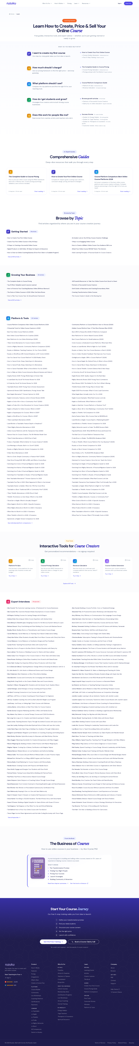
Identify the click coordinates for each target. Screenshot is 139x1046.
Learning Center (89, 970)
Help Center (114, 989)
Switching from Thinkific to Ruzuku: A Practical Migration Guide (91, 475)
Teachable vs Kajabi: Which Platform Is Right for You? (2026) (91, 486)
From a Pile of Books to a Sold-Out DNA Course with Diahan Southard (99, 656)
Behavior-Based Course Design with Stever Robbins (93, 798)
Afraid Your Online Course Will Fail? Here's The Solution (89, 249)
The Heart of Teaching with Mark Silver (87, 736)
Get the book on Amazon (78, 883)
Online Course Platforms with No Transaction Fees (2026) (25, 431)
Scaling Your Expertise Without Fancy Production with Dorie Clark (31, 663)
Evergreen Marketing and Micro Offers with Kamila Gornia (29, 710)
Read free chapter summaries (57, 883)
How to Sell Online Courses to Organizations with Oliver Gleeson (97, 765)
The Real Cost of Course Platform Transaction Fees (88, 434)
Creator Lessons (89, 976)
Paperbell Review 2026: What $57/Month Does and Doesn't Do (91, 431)
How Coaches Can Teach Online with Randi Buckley (92, 780)
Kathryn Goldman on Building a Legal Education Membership (96, 710)
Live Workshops (36, 995)
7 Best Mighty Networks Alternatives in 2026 (21, 427)
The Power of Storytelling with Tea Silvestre (90, 806)
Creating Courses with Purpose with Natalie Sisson (27, 765)
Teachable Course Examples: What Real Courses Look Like (90, 478)
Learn (76, 3)
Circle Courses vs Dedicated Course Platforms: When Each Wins (92, 343)
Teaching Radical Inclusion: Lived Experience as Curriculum (95, 791)
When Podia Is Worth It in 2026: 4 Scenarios (86, 508)
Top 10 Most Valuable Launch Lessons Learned (21, 285)
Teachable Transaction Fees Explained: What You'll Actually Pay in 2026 (94, 482)
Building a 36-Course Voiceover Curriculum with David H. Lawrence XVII (101, 652)
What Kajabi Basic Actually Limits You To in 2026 (87, 394)
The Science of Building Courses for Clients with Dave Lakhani (30, 652)
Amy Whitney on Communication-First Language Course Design (96, 615)
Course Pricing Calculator (91, 70)
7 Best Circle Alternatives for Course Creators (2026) (23, 343)
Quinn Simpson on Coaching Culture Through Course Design (31, 780)
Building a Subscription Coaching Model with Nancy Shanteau (96, 762)
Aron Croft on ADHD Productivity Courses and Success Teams (95, 623)
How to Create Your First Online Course (96, 52)
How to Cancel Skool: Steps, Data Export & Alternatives (89, 365)
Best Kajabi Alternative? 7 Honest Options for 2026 (23, 394)
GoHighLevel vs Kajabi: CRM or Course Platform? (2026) (89, 357)
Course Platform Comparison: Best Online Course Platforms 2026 (28, 324)
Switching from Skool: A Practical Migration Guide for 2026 (90, 471)
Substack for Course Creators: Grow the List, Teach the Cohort (92, 460)
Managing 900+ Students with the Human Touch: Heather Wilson (33, 685)
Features (34, 971)
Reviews (113, 971)
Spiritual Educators (64, 1019)
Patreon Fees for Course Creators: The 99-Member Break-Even (27, 434)
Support (113, 983)
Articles (86, 973)
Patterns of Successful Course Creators (95, 101)
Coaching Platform (37, 998)
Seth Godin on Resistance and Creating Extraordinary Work (90, 288)
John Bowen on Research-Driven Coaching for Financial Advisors (96, 703)
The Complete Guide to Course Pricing (95, 67)
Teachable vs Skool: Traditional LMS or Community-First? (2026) (27, 489)
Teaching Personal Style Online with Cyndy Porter (27, 645)
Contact (113, 980)
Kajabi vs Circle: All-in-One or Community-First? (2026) (24, 401)
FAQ (112, 977)
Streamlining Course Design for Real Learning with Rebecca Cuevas (98, 784)
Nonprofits (61, 982)
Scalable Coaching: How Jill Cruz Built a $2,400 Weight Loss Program (31, 700)
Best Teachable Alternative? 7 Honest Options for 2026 (24, 478)
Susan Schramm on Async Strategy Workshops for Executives (97, 802)
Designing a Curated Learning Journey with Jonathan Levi (94, 707)
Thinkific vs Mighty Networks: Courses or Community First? (90, 497)
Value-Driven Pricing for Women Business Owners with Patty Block (96, 773)
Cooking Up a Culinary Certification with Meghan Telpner (30, 747)
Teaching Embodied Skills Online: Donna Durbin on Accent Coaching (97, 659)
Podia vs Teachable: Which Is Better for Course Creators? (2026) (27, 442)
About (113, 968)
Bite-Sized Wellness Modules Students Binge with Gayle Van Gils (97, 674)
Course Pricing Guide (90, 989)
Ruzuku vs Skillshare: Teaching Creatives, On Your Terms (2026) (27, 350)
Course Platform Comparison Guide (94, 83)
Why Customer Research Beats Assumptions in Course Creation (31, 612)
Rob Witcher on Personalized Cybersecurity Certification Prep (30, 787)
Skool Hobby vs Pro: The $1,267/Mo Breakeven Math (88, 453)
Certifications (35, 1001)
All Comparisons (36, 1029)
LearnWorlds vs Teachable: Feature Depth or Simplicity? (24, 423)
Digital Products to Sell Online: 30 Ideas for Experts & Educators (27, 249)
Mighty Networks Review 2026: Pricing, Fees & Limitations (90, 379)
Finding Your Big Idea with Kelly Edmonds (89, 714)
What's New (35, 980)
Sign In (119, 3)
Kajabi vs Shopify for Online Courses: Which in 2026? (23, 409)
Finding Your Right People (59, 871)
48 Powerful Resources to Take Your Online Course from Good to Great (94, 281)
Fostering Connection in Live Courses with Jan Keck (26, 692)
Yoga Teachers (62, 1013)
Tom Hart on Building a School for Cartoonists (89, 809)
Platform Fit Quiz (88, 85)
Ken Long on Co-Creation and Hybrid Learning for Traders (28, 718)
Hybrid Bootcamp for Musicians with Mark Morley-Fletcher (32, 736)
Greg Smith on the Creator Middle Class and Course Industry (30, 681)
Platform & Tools (89, 1007)
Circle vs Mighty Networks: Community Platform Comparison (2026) (28, 346)
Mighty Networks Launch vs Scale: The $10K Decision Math (90, 427)
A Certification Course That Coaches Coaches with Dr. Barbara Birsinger (101, 663)
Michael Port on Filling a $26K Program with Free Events (28, 758)
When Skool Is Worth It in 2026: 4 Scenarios (21, 511)
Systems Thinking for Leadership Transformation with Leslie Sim (95, 725)
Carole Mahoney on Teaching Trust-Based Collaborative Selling (32, 633)
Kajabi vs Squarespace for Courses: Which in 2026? (23, 412)
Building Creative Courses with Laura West (89, 721)
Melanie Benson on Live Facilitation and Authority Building (30, 751)
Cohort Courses (63, 989)
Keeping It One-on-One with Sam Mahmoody (27, 791)
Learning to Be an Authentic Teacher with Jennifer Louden (95, 696)
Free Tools (87, 998)
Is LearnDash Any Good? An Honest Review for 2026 (23, 379)
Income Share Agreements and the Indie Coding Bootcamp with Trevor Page (35, 813)
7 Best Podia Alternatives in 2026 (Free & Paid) (21, 438)
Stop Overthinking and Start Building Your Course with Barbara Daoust (34, 626)
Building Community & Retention (61, 879)
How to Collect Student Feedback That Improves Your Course (91, 354)
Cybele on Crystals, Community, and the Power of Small (92, 641)
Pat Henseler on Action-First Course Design (90, 769)
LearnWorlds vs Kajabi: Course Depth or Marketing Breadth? (90, 420)
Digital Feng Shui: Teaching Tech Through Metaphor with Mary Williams (98, 740)
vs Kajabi (34, 1014)
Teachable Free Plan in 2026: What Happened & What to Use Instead (28, 482)
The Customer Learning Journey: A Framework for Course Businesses (32, 608)
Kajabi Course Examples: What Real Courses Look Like (88, 398)
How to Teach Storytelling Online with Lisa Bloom (91, 729)
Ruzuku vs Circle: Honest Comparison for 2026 (86, 445)
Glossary (87, 1004)
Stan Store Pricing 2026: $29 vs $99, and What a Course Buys (26, 460)
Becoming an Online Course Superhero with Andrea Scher (29, 619)
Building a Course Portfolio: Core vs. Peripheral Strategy (93, 608)
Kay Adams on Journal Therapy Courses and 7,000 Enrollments (30, 714)
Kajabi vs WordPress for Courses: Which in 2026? (22, 416)
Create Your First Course (92, 986)
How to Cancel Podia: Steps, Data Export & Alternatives (24, 365)
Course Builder (35, 989)
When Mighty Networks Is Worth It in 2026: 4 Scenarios (24, 508)
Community (35, 992)
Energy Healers (62, 1010)
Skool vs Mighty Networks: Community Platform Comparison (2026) (93, 456)
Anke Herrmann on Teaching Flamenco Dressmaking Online (95, 619)
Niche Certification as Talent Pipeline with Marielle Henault (98, 733)
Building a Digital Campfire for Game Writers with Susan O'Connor (33, 802)
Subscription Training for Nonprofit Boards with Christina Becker (97, 637)
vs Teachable (35, 1011)
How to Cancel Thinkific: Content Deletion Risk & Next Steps (90, 368)
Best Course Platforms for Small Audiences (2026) (88, 339)
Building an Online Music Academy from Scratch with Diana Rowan (32, 659)
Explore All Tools (68, 583)
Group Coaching (63, 1001)
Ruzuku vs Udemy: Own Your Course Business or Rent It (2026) (91, 350)
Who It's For (46, 3)
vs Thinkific (34, 1017)
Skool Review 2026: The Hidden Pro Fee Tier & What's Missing (91, 383)
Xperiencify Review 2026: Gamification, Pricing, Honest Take (25, 390)
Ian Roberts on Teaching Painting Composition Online (92, 685)
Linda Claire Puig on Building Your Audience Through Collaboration (33, 729)
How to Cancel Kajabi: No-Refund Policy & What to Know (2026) (92, 361)
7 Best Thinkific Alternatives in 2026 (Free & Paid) (22, 493)
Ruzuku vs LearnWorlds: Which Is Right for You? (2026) (89, 346)
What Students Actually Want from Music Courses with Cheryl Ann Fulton (36, 637)
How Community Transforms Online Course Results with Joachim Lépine (99, 700)
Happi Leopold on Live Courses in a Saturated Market (93, 681)
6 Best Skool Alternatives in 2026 (17, 453)
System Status (117, 992)
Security (131, 1043)
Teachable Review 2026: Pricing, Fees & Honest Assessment (25, 387)
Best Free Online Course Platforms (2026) (20, 332)
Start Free (128, 3)
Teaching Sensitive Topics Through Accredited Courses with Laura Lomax (34, 721)
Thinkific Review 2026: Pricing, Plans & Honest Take (87, 387)
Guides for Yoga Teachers (91, 119)
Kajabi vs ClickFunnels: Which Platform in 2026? (87, 401)
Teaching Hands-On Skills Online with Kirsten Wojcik (93, 718)
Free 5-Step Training (89, 57)
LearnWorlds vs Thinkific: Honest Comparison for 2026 (89, 423)
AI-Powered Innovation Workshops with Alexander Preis (94, 612)
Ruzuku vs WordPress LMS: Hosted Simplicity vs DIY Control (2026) (28, 354)
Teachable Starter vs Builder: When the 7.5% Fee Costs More (26, 486)
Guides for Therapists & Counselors (94, 121)
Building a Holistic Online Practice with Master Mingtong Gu (32, 744)
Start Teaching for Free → (13, 974)
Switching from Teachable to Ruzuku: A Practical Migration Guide (27, 475)
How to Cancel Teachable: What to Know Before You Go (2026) (27, 368)
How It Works (59, 3)
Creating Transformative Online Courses (84, 292)
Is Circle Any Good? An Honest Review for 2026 (87, 372)
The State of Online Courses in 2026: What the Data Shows (26, 292)
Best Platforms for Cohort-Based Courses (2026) (87, 335)
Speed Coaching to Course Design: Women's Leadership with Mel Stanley (99, 747)
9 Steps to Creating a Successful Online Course (22, 245)
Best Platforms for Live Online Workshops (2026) (22, 339)
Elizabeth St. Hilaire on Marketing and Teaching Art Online (96, 670)
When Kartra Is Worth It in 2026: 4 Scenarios (86, 504)
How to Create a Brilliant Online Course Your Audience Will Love (92, 245)
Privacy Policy (112, 1043)
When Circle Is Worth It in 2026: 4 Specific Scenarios (88, 500)
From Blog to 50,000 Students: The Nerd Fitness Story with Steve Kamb (34, 798)
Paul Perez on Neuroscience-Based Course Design (26, 777)
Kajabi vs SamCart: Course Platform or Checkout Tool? (89, 405)
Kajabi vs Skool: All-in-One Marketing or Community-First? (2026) (92, 409)
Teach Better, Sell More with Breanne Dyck (89, 630)
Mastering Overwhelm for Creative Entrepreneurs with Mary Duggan (32, 740)
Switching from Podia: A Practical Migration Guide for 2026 (25, 471)
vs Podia (33, 1020)
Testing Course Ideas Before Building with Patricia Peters (29, 773)
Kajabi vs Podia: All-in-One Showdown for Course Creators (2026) (28, 405)
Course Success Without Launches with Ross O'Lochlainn (95, 787)
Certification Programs (65, 995)
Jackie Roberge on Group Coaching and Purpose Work (29, 689)
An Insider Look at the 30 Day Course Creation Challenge (90, 238)
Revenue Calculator (89, 88)
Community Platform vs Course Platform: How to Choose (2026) (92, 324)
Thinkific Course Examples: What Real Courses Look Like (89, 493)
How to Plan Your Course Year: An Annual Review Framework (26, 296)
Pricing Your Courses (57, 874)
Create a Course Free (38, 983)
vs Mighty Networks (37, 1023)
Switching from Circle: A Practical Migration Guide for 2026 (25, 464)
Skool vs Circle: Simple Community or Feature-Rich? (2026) (26, 456)
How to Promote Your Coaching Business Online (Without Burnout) (28, 288)
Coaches (60, 970)
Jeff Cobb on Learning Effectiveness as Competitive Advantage (95, 692)
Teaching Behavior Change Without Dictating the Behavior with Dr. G (36, 667)
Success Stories (87, 114)
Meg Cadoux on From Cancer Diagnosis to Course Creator (94, 744)
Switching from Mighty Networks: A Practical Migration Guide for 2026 (94, 467)
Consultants (61, 979)
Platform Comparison (91, 992)
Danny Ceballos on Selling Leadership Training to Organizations (97, 645)
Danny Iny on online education (92, 103)
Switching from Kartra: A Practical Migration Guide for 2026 (25, 467)
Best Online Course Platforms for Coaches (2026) (22, 335)
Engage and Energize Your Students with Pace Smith (27, 769)
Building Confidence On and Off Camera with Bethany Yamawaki (98, 626)
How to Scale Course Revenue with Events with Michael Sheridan (97, 758)
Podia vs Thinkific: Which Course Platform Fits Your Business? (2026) (93, 442)
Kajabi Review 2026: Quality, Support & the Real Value (88, 376)
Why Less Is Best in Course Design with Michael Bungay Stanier (99, 754)
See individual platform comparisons (19, 523)
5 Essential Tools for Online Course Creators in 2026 (23, 328)
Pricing (69, 3)
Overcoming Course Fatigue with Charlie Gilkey (91, 633)
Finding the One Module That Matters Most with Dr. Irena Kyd (95, 667)
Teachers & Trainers (64, 976)
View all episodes (13, 817)
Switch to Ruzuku (36, 1032)
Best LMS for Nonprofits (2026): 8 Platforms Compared (89, 332)
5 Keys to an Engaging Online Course (83, 241)
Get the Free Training (52, 942)
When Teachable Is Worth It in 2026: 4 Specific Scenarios (90, 511)
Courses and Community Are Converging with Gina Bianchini (30, 677)
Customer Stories (89, 1001)
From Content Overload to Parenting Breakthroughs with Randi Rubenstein (36, 784)
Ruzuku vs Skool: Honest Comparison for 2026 (86, 449)
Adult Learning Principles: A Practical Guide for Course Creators (91, 252)
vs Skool (33, 1026)
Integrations (35, 977)
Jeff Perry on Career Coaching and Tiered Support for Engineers (30, 696)
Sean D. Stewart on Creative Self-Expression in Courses (30, 795)
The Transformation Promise (59, 868)
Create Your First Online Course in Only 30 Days (22, 241)
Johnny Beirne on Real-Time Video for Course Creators (29, 707)
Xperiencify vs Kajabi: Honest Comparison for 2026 (23, 519)
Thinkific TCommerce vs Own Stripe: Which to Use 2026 (24, 497)
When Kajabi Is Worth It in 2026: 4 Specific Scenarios (23, 504)
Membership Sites (63, 992)
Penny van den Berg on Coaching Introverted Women (95, 777)
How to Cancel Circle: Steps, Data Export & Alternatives (24, 361)
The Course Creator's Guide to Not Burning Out (86, 296)
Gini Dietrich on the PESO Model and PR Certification (92, 677)
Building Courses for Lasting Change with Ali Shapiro (27, 615)
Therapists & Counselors (65, 1016)
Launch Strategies (56, 877)
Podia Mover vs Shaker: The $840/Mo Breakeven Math (89, 438)
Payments (34, 1005)
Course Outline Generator (91, 55)
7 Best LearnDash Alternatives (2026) (19, 420)
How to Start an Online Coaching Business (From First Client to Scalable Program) (33, 252)
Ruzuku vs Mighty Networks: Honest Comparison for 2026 (25, 449)
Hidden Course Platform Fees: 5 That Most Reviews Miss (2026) (92, 328)
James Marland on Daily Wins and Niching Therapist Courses (96, 689)
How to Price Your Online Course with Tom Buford (26, 809)
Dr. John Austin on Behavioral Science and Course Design (30, 670)
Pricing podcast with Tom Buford (93, 72)
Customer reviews (88, 125)
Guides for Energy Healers (91, 117)
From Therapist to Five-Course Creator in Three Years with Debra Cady (33, 656)
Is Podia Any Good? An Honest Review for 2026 (22, 383)
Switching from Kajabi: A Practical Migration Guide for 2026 (90, 464)
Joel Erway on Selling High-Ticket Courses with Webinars (28, 703)
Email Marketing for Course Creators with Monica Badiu (29, 762)
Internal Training (63, 1004)
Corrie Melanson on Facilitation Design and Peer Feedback (30, 641)
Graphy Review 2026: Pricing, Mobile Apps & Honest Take (25, 376)
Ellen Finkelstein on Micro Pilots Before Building (26, 674)
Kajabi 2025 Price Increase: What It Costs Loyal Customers (90, 390)
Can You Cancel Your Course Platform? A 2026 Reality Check (26, 357)
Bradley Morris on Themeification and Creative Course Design (31, 630)
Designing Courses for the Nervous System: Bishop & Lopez (35, 623)
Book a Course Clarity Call (85, 942)
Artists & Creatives (64, 973)
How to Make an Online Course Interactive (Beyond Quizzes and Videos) (29, 372)
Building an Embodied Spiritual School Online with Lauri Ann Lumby (33, 725)
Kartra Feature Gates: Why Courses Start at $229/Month (90, 416)
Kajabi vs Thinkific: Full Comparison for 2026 (85, 412)
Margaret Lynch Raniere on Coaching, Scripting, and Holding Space (35, 733)
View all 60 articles (14, 300)
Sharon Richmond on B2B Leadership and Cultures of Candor (97, 795)
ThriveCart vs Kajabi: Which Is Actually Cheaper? (22, 500)
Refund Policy (122, 1043)
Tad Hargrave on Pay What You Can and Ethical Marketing (29, 806)
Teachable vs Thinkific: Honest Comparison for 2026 (88, 489)
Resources (85, 3)
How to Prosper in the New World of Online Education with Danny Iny (32, 648)
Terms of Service (100, 1043)
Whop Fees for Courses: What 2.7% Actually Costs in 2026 (90, 515)
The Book (87, 979)
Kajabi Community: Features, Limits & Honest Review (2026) (26, 398)
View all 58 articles (14, 257)
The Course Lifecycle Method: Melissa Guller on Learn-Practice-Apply (33, 754)
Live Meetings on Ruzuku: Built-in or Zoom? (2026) (23, 445)
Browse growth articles (90, 99)
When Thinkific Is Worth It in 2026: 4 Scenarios (21, 515)
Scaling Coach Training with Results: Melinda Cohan (93, 751)
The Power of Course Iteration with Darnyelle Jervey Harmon (99, 648)
